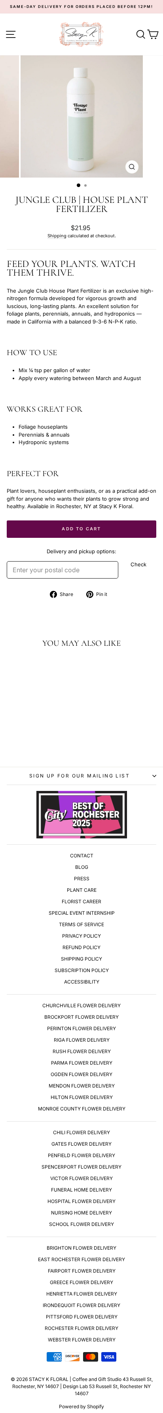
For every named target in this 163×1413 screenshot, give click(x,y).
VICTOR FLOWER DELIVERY (81, 1178)
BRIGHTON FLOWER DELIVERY (81, 1248)
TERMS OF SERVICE (81, 924)
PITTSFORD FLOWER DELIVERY (82, 1317)
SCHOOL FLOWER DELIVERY (81, 1224)
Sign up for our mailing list (79, 776)
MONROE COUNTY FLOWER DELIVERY (81, 1109)
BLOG (81, 867)
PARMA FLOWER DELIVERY (81, 1063)
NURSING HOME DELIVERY (81, 1213)
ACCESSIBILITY (81, 982)
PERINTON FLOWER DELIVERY (81, 1028)
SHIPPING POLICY (81, 959)
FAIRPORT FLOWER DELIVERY (82, 1271)
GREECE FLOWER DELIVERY (81, 1282)
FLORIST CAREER (81, 901)
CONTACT (81, 856)
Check (138, 564)
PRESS (81, 878)
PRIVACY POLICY (81, 936)
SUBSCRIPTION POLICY (82, 970)
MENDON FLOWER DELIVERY (82, 1086)
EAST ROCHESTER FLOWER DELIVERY (81, 1259)
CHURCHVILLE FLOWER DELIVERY (81, 1005)
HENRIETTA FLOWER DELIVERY (81, 1294)
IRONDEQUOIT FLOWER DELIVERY (81, 1305)
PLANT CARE (82, 890)
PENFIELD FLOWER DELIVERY (81, 1155)
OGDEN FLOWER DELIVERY (81, 1074)
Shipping (56, 235)
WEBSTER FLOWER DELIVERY (82, 1340)
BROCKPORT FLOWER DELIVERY (81, 1017)
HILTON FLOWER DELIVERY (82, 1097)
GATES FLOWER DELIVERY (81, 1144)
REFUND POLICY (81, 947)
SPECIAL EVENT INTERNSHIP (82, 913)
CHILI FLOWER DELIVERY (81, 1132)
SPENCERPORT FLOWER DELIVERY (81, 1167)
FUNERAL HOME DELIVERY (81, 1190)
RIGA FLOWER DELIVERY (82, 1040)
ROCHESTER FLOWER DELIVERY (81, 1328)
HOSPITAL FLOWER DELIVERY (81, 1201)
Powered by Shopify (81, 1406)
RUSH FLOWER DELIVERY (82, 1051)
